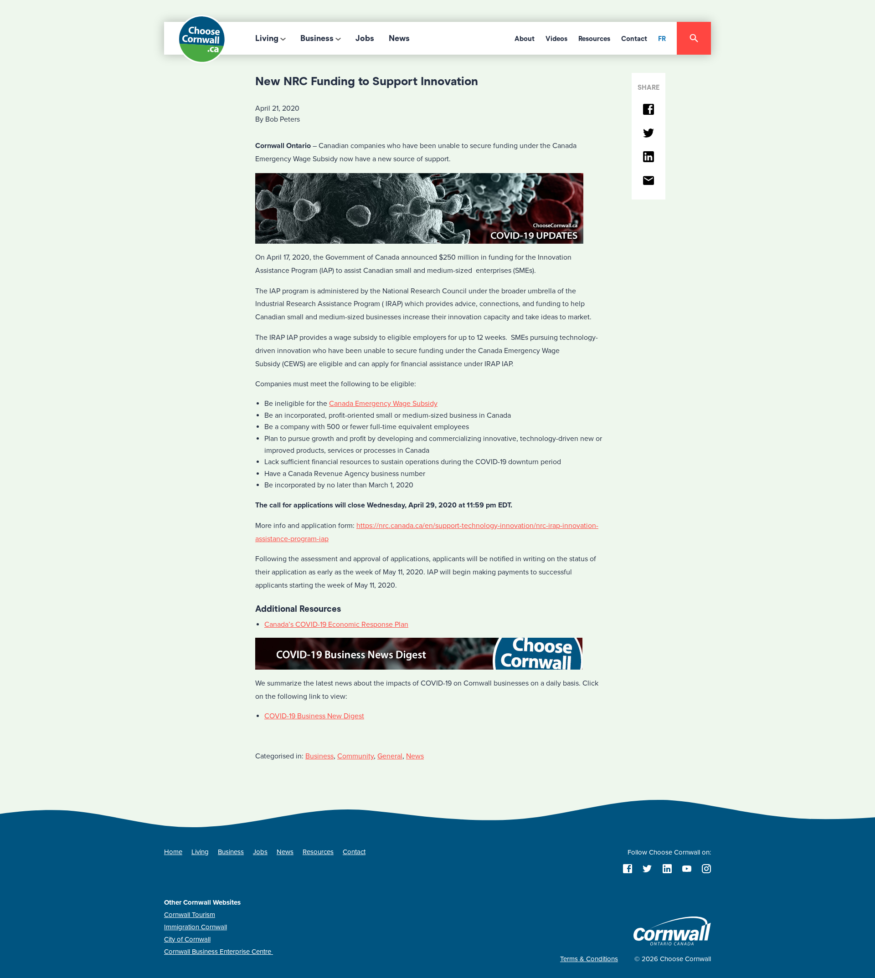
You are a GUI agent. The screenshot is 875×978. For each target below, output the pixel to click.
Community (355, 756)
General (389, 756)
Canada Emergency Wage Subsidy (383, 403)
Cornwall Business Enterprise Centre (218, 951)
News (399, 38)
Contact (634, 39)
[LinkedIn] (648, 157)
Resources (594, 39)
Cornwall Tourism (189, 915)
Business (317, 38)
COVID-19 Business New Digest (314, 716)
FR (662, 39)
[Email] (648, 181)
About (525, 39)
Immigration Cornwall (195, 927)
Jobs (364, 38)
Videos (556, 39)
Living (266, 38)
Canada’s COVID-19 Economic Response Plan (336, 624)
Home (173, 852)
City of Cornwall (187, 939)
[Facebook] (648, 110)
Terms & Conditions (589, 959)
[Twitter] (648, 134)
